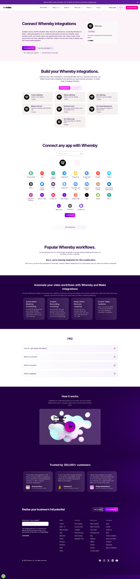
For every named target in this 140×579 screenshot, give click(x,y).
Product (62, 523)
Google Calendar (42, 188)
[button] (91, 31)
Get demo (62, 541)
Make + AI (62, 526)
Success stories (79, 526)
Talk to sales (112, 7)
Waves (61, 550)
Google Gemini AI (87, 177)
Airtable (109, 177)
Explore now (92, 2)
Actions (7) (76, 88)
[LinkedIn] (112, 560)
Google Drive (75, 177)
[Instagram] (104, 560)
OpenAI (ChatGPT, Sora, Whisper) (53, 178)
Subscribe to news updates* (31, 520)
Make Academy (94, 523)
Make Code (59, 209)
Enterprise (62, 544)
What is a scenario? (30, 357)
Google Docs (64, 188)
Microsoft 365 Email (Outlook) (109, 188)
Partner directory (79, 532)
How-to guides (78, 523)
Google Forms (81, 209)
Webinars (92, 538)
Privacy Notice (44, 532)
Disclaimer (108, 541)
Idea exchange (79, 535)
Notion (31, 188)
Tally (87, 198)
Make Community (94, 526)
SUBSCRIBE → (26, 535)
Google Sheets (31, 177)
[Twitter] (108, 560)
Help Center (93, 529)
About (107, 523)
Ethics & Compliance (111, 547)
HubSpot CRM (75, 198)
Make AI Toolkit (42, 198)
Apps (61, 532)
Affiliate (92, 541)
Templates (77, 529)
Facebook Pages (87, 188)
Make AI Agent (64, 198)
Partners (92, 544)
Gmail (42, 177)
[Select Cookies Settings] (3, 576)
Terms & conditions (111, 535)
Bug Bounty (109, 544)
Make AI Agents (64, 529)
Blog (91, 535)
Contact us (109, 529)
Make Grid (62, 535)
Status (61, 547)
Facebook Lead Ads (75, 188)
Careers (108, 526)
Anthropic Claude (98, 188)
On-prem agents (94, 550)
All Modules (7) (64, 88)
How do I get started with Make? (35, 348)
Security (92, 547)
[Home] (7, 8)
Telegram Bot (64, 177)
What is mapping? (30, 373)
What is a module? (30, 365)
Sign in (121, 7)
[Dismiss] (137, 2)
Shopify (98, 198)
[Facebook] (100, 560)
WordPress (70, 209)
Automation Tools (79, 538)
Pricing (98, 7)
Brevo (109, 198)
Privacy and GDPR (111, 538)
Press (107, 532)
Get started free (132, 7)
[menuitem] (44, 7)
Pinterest (98, 177)
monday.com (53, 198)
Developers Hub (94, 532)
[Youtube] (117, 560)
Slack (53, 188)
